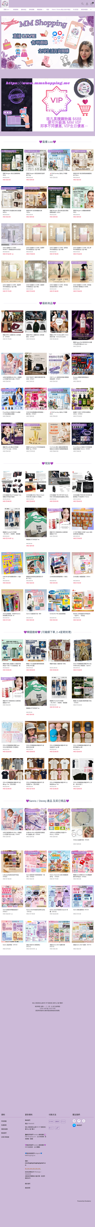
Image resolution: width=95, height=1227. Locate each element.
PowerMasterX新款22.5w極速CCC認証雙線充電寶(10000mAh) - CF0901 (11, 413)
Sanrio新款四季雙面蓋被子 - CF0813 (11, 910)
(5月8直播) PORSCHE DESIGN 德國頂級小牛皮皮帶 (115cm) (82, 496)
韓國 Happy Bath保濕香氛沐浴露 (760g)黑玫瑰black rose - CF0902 (82, 343)
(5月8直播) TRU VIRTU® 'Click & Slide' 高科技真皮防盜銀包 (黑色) (59, 496)
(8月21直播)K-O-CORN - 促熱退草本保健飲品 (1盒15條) (59, 248)
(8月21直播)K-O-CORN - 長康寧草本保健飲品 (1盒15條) (12, 286)
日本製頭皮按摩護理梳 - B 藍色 (58, 576)
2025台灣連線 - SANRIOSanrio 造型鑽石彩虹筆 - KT (11, 614)
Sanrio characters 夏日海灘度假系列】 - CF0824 (59, 875)
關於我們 (27, 1183)
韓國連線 (39, 9)
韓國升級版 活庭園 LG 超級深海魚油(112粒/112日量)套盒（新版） (12, 665)
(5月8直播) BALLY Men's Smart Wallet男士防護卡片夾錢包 (35, 496)
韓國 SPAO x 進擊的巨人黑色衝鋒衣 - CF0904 (35, 336)
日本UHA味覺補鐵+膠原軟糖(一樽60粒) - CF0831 (35, 413)
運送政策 (27, 1188)
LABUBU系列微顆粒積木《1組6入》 (12, 577)
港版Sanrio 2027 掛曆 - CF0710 (82, 945)
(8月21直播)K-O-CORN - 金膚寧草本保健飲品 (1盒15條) (35, 248)
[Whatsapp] (83, 1121)
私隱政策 (3, 1125)
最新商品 (23, 9)
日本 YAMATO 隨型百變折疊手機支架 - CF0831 (35, 378)
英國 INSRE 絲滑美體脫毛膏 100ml (34, 211)
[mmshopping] (5, 3)
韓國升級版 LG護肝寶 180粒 (58, 663)
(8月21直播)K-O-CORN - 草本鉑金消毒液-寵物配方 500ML (82, 286)
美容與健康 (84, 9)
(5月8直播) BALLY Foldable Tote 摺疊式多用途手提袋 (12, 496)
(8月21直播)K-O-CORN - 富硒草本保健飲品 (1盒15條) (35, 286)
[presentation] (4, 105)
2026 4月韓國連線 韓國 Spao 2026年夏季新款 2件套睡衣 (11, 746)
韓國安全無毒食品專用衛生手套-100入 (34, 577)
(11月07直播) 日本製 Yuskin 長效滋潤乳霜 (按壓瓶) (82, 533)
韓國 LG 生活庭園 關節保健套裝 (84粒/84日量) (35, 664)
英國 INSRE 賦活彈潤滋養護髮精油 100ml (82, 174)
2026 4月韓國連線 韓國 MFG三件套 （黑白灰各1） (82, 783)
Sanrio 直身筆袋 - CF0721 (10, 945)
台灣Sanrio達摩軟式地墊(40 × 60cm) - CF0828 (58, 833)
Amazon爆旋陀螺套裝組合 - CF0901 (81, 378)
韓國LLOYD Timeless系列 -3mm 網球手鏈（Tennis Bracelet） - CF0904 (59, 336)
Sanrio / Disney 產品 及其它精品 (61, 9)
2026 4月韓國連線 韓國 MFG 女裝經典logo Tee (59, 783)
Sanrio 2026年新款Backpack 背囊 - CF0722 (59, 910)
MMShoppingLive (30, 1155)
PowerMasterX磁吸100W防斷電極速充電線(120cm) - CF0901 (82, 448)
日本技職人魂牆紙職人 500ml (81, 576)
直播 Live (6, 9)
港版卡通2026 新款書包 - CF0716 (33, 945)
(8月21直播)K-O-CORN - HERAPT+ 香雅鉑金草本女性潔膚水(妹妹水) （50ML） (12, 249)
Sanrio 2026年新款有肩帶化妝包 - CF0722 (35, 910)
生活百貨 (75, 9)
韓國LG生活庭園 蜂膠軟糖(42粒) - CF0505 (82, 701)
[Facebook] (79, 1121)
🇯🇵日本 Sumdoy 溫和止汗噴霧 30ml (58, 174)
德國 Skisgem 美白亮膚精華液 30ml (11, 174)
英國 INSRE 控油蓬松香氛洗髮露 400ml (12, 211)
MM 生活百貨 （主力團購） (33, 1147)
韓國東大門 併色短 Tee (32, 539)
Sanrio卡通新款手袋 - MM (33, 613)
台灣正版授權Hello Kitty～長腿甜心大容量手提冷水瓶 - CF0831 (12, 378)
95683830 (31, 1123)
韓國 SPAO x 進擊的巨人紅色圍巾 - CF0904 (12, 336)
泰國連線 (15, 9)
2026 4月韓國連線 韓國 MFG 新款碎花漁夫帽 (35, 746)
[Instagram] (74, 1121)
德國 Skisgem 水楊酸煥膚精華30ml (82, 211)
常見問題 (3, 1121)
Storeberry (88, 1201)
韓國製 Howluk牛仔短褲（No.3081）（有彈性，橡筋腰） (12, 533)
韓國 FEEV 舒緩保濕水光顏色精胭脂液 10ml (59, 533)
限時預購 (31, 9)
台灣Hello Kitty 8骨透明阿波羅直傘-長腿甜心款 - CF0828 (35, 833)
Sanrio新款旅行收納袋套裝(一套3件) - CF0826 (35, 875)
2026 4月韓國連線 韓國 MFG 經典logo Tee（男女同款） (12, 783)
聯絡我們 (3, 1133)
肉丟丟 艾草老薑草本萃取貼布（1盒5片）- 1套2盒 (81, 614)
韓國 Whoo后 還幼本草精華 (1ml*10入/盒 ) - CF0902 (10, 448)
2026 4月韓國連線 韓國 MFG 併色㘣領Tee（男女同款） (35, 783)
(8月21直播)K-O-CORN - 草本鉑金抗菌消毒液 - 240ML (59, 286)
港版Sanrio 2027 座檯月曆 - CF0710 (58, 945)
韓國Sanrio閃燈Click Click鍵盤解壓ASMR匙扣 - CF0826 (82, 875)
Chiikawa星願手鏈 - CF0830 (81, 840)
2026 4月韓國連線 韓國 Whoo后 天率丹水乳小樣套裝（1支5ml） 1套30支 (82, 665)
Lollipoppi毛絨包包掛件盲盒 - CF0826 (11, 875)
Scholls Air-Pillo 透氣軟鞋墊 (57, 613)
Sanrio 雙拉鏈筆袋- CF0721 (81, 909)
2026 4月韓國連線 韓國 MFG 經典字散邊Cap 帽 (82, 746)
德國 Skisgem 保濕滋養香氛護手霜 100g (35, 174)
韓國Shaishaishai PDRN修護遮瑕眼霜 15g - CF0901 (35, 448)
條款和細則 (4, 1129)
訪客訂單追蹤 (5, 1137)
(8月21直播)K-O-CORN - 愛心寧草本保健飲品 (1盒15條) (82, 248)
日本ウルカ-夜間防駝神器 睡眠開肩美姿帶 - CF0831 (59, 378)
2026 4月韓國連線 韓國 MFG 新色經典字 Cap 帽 (59, 746)
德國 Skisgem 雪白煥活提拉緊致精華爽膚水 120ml (59, 211)
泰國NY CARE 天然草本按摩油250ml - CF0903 (81, 413)
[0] (91, 3)
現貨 (47, 9)
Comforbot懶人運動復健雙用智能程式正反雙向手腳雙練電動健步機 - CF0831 (59, 448)
